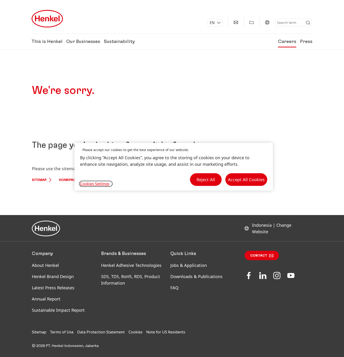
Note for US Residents (165, 332)
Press (306, 41)
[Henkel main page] (47, 18)
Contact (258, 255)
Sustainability (119, 41)
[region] (173, 167)
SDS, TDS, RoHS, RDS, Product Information (130, 280)
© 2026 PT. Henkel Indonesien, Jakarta (65, 346)
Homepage (68, 180)
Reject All (206, 179)
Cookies (135, 332)
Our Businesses (83, 41)
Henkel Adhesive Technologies (131, 265)
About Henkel (45, 265)
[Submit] (308, 22)
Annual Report (46, 299)
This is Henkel (47, 41)
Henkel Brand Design (53, 276)
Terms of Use (61, 332)
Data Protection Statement (101, 332)
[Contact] (236, 22)
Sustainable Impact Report (58, 310)
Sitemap (39, 180)
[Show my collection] (251, 22)
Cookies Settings (95, 184)
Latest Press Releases (53, 287)
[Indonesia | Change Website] (267, 22)
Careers (287, 41)
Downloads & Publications (196, 276)
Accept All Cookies (246, 179)
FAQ (174, 287)
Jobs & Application (188, 265)
